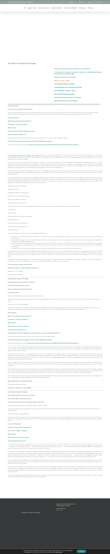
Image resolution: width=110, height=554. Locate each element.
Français (18, 319)
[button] (99, 7)
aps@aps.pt (30, 2)
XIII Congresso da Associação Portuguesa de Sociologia (24, 156)
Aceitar (81, 551)
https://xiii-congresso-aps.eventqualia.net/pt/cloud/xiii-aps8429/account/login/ (30, 141)
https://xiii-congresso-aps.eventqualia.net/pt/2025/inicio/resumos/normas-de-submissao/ (54, 144)
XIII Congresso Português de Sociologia (66, 72)
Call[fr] (68, 80)
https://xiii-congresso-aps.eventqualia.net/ (79, 69)
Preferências (58, 552)
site (60, 138)
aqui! (30, 109)
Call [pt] (56, 80)
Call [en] (62, 80)
